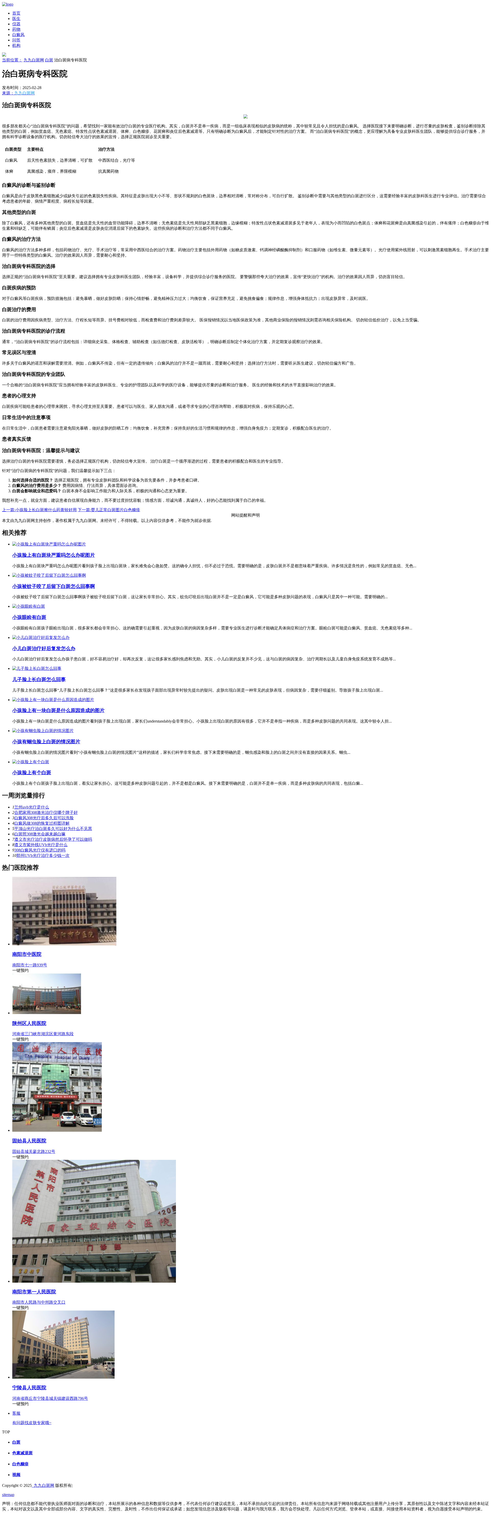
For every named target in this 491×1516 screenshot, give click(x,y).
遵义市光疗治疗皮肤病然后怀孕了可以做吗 (53, 839)
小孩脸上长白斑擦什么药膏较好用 (46, 510)
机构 (16, 45)
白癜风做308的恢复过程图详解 (42, 823)
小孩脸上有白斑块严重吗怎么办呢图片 (53, 555)
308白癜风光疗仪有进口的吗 (39, 850)
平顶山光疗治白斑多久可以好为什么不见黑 (53, 828)
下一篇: (109, 510)
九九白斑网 (34, 60)
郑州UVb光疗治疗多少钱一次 (43, 855)
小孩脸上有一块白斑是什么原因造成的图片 (58, 710)
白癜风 (18, 34)
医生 (16, 18)
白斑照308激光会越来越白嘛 (39, 834)
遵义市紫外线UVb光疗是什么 (41, 845)
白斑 (49, 60)
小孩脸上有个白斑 (31, 772)
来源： (18, 93)
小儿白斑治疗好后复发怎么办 (43, 648)
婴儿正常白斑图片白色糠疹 (115, 510)
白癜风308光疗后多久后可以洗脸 (44, 818)
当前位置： (12, 60)
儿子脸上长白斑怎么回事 (39, 679)
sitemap (8, 1494)
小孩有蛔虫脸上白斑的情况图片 (46, 741)
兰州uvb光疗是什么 (31, 807)
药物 (16, 29)
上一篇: (39, 510)
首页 (16, 13)
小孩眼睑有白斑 (29, 617)
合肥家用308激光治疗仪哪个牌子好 (46, 812)
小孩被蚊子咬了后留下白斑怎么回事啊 (53, 586)
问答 (16, 40)
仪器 (16, 24)
